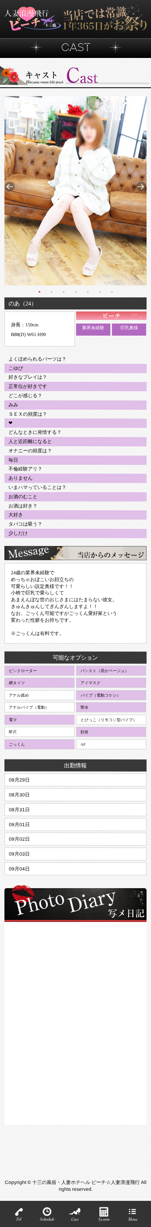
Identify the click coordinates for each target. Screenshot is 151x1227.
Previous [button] (9, 186)
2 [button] (51, 291)
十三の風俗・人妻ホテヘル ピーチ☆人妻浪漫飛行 (86, 1182)
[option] (75, 190)
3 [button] (63, 291)
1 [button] (39, 291)
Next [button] (142, 186)
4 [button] (75, 291)
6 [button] (99, 291)
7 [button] (112, 291)
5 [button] (87, 291)
